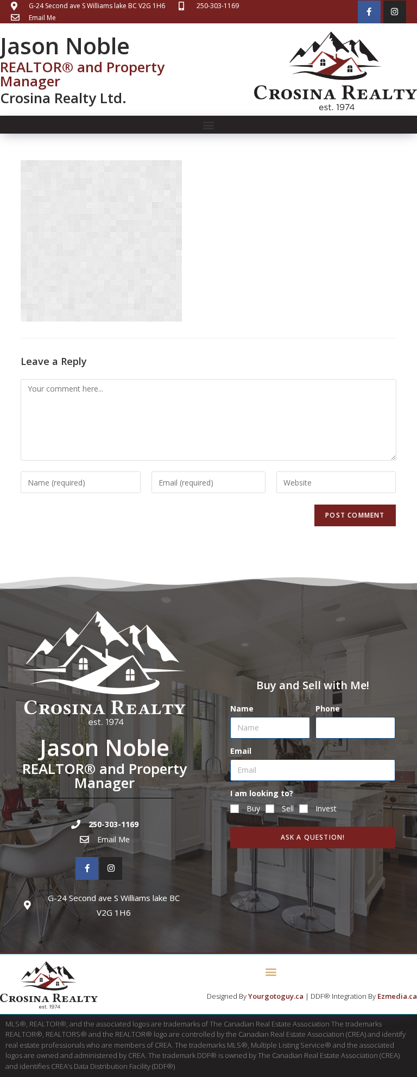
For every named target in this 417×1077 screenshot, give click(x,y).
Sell (288, 808)
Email (240, 751)
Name (242, 708)
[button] (209, 125)
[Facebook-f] (369, 12)
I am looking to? (261, 793)
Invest (326, 808)
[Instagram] (394, 12)
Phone (327, 708)
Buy (253, 808)
